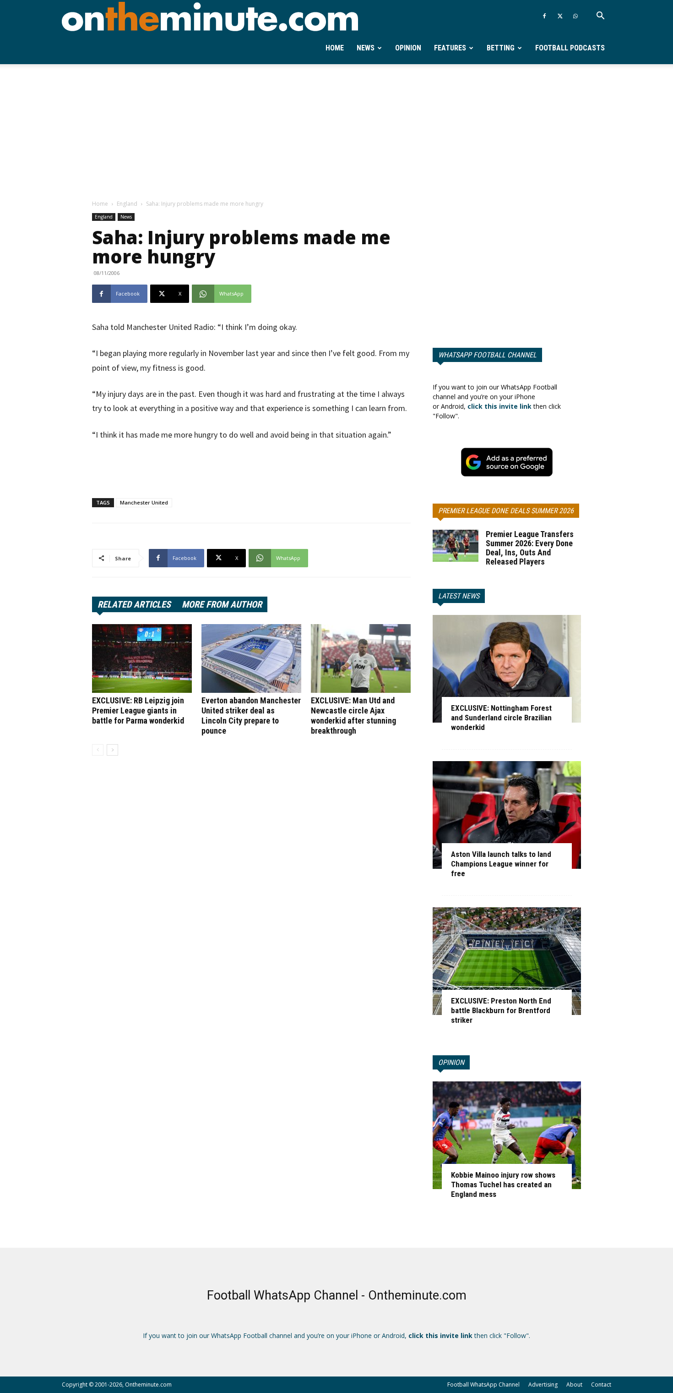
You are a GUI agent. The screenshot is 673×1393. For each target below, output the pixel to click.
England (127, 204)
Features (450, 48)
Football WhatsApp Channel (483, 1384)
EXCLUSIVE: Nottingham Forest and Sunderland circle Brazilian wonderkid (501, 717)
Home (335, 48)
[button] (600, 16)
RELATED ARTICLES (134, 604)
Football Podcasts (570, 48)
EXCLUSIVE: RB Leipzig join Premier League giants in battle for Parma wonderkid (138, 710)
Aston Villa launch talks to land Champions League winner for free (501, 864)
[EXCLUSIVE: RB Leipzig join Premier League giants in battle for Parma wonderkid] (142, 658)
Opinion (408, 48)
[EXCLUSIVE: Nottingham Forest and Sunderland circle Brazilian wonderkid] (507, 669)
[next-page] (112, 750)
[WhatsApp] (575, 16)
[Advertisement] (336, 132)
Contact (601, 1384)
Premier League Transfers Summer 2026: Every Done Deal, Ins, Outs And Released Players (530, 547)
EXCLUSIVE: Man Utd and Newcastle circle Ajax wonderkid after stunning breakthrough (353, 715)
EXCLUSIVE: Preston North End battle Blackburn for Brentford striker (501, 1010)
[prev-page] (97, 750)
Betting (501, 48)
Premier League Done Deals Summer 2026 (506, 510)
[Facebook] (544, 16)
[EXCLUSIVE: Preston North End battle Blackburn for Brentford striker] (507, 961)
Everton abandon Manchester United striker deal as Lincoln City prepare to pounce (251, 715)
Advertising (543, 1384)
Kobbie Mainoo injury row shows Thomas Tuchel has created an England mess (503, 1184)
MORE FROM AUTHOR (222, 604)
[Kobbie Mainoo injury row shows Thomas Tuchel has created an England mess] (507, 1135)
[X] (560, 16)
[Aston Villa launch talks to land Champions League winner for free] (507, 815)
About (574, 1384)
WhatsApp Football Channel (487, 355)
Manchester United (144, 502)
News (365, 48)
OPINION (451, 1062)
